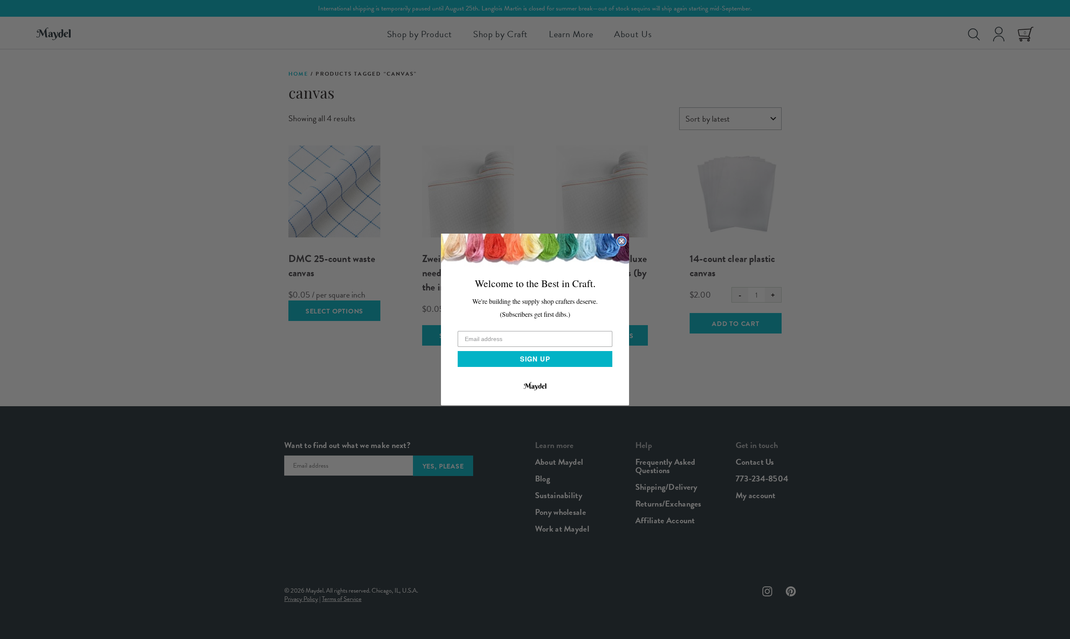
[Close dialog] (621, 241)
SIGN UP (535, 359)
